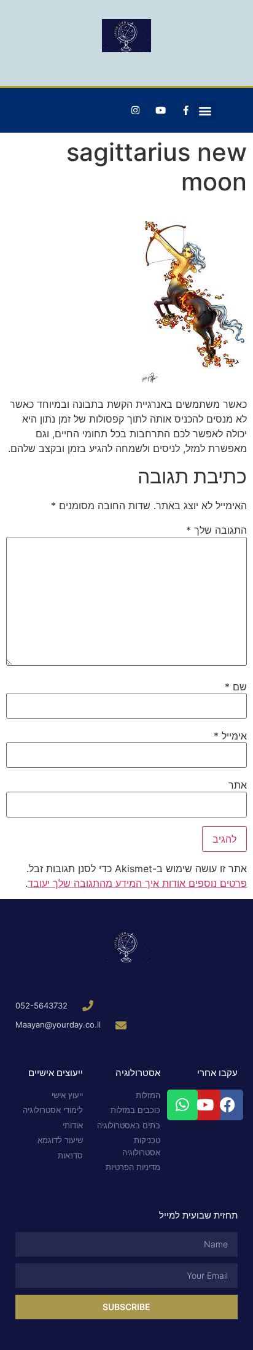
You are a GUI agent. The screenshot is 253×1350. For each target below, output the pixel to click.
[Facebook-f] (186, 110)
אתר (237, 785)
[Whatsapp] (182, 1105)
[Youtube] (161, 110)
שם (236, 687)
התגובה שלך (216, 530)
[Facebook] (227, 1105)
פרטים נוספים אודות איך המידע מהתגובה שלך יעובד (137, 883)
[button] (205, 110)
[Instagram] (135, 110)
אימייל (230, 736)
